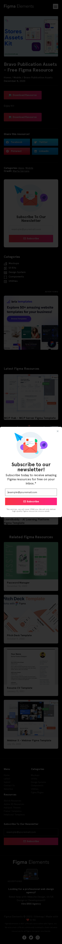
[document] (31, 472)
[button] (57, 431)
